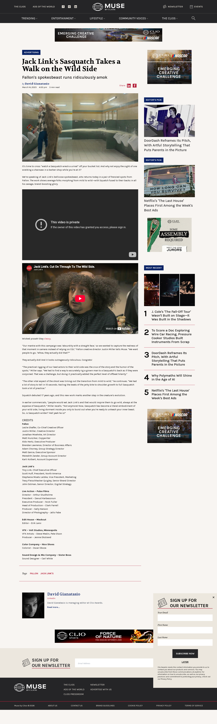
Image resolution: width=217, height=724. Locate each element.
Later (185, 662)
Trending (29, 18)
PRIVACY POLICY (163, 705)
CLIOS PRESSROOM (74, 694)
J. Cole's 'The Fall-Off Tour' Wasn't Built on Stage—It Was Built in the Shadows (171, 315)
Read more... (53, 607)
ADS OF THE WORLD (74, 689)
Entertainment (62, 18)
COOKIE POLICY (135, 705)
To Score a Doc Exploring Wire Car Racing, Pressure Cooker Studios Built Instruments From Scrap (172, 336)
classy (47, 338)
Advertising (31, 52)
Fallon (34, 573)
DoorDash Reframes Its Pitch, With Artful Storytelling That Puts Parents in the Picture (167, 145)
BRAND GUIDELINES (105, 705)
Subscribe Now (185, 653)
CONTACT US (77, 705)
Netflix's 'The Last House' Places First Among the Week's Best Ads (168, 205)
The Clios (20, 6)
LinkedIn (51, 598)
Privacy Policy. (166, 679)
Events (198, 6)
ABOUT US (52, 705)
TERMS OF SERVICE (194, 705)
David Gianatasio (37, 83)
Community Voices (133, 18)
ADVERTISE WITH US (101, 689)
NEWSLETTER (97, 685)
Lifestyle (97, 18)
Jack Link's (47, 573)
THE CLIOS (69, 685)
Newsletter (175, 6)
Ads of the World (44, 6)
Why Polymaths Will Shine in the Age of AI (172, 377)
